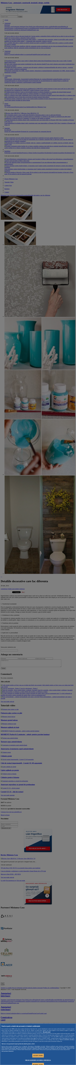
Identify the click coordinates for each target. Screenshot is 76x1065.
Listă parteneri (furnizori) (7, 1051)
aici (35, 1038)
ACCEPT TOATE (38, 1055)
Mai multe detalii (46, 1031)
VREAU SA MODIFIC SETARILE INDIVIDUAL (38, 1060)
